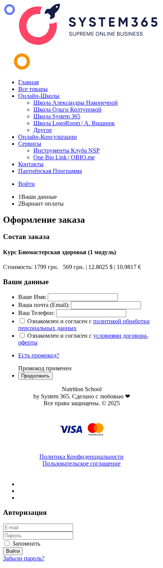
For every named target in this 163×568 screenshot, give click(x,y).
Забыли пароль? (23, 558)
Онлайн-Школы (39, 96)
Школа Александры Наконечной (75, 102)
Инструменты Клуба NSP (66, 150)
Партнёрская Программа (50, 171)
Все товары (33, 89)
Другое (42, 130)
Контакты (31, 164)
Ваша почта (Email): (43, 305)
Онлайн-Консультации (47, 137)
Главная (28, 82)
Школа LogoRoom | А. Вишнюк (74, 123)
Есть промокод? (38, 355)
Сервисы (29, 143)
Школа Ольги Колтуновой (67, 109)
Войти (26, 184)
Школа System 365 (56, 116)
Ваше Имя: (32, 297)
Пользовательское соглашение (81, 463)
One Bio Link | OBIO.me (64, 157)
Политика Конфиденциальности (81, 456)
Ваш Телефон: (36, 313)
